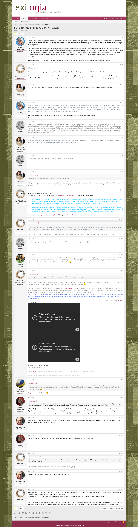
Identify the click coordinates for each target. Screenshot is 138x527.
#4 (122, 102)
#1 (122, 37)
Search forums (25, 21)
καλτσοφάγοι (69, 288)
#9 (122, 190)
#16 (122, 417)
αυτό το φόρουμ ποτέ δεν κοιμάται (45, 215)
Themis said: (32, 176)
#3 (122, 84)
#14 (122, 379)
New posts (17, 21)
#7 (122, 155)
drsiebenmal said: (34, 457)
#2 (122, 65)
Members (44, 18)
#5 (122, 121)
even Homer (85, 215)
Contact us (90, 522)
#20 (122, 489)
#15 (122, 397)
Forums (24, 18)
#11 (122, 239)
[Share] (120, 38)
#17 (122, 435)
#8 (122, 171)
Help (115, 522)
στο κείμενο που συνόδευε (67, 195)
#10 (122, 219)
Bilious (35, 371)
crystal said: (32, 383)
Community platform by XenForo (69, 525)
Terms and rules (99, 522)
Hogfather (120, 300)
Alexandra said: (33, 223)
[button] (38, 18)
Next (20, 34)
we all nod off (68, 215)
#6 (122, 137)
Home (17, 18)
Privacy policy (108, 522)
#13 (122, 270)
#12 (122, 254)
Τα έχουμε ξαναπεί (34, 393)
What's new (33, 18)
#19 (122, 471)
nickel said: (32, 401)
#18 (122, 453)
